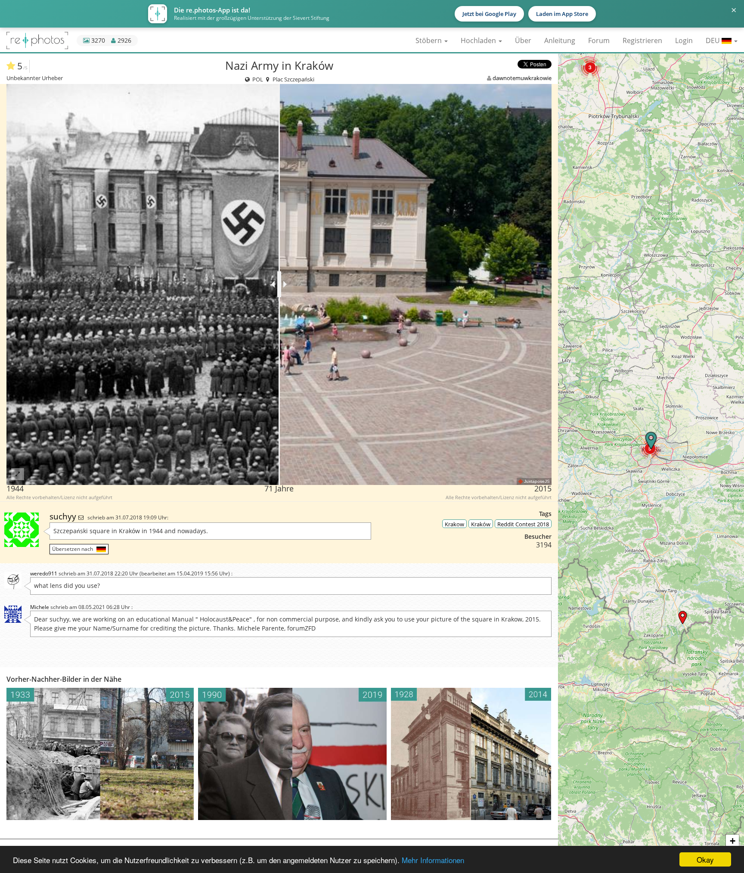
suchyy (64, 516)
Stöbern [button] (429, 40)
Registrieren (642, 40)
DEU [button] (714, 40)
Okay (705, 859)
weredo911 (43, 573)
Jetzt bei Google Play (489, 14)
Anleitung (559, 40)
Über (523, 40)
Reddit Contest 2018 (523, 524)
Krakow (454, 524)
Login (684, 40)
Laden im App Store (562, 14)
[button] (590, 67)
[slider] (279, 284)
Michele (39, 607)
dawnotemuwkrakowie (522, 78)
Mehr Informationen (433, 859)
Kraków (480, 524)
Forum (599, 40)
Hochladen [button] (479, 40)
